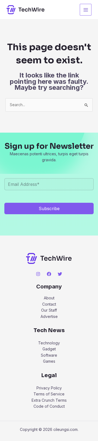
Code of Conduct (49, 406)
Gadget (49, 349)
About (49, 298)
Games (49, 361)
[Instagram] (38, 274)
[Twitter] (60, 274)
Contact (49, 304)
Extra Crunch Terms (49, 400)
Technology (49, 343)
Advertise (49, 316)
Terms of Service (49, 394)
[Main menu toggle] (85, 10)
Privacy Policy (49, 388)
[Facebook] (49, 274)
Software (49, 355)
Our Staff (49, 310)
